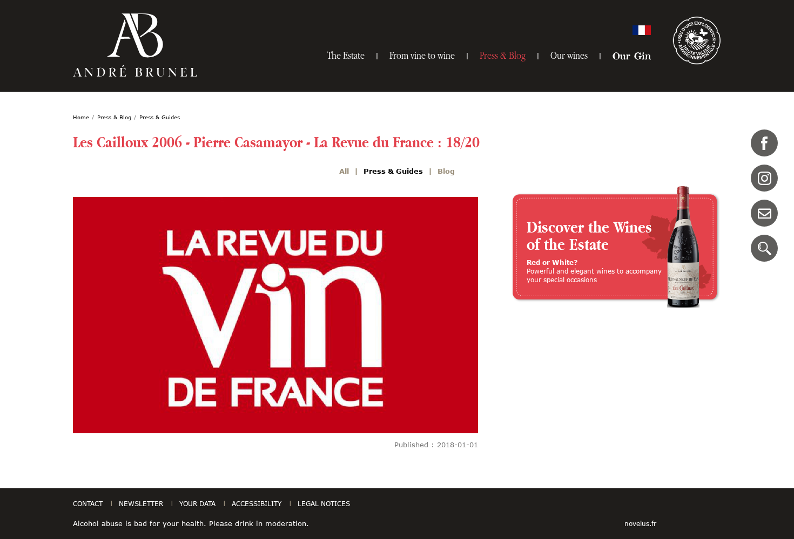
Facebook (764, 142)
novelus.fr (640, 523)
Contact (764, 213)
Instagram (764, 178)
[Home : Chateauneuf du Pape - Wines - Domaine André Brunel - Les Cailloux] (135, 45)
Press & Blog (503, 55)
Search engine (764, 248)
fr (641, 30)
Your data (197, 503)
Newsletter (141, 503)
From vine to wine (422, 55)
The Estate (346, 55)
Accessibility (256, 503)
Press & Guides (393, 171)
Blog (446, 171)
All (344, 171)
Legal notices (324, 503)
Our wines (569, 55)
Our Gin (632, 56)
